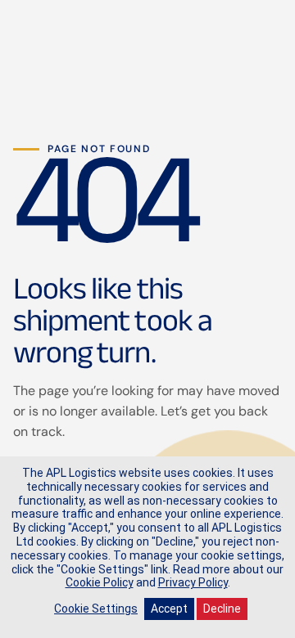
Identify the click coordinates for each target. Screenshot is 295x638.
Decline (222, 608)
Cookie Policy (100, 582)
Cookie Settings (96, 608)
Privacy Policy (193, 582)
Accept (169, 608)
